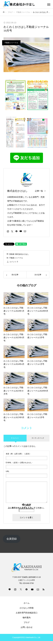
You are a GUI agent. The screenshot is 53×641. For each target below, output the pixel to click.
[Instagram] (8, 231)
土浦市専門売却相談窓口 (26, 613)
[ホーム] (4, 12)
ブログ (27, 622)
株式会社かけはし (17, 190)
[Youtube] (20, 231)
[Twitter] (12, 231)
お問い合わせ (27, 627)
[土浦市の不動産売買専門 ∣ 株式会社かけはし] (24, 4)
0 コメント (15, 438)
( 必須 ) (18, 454)
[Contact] (24, 231)
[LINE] (9, 589)
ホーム (27, 603)
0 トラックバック (38, 438)
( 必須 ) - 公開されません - (19, 462)
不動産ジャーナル (11, 43)
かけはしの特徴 (26, 608)
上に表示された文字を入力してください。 (26, 508)
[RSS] (43, 589)
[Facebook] (16, 231)
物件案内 (27, 617)
